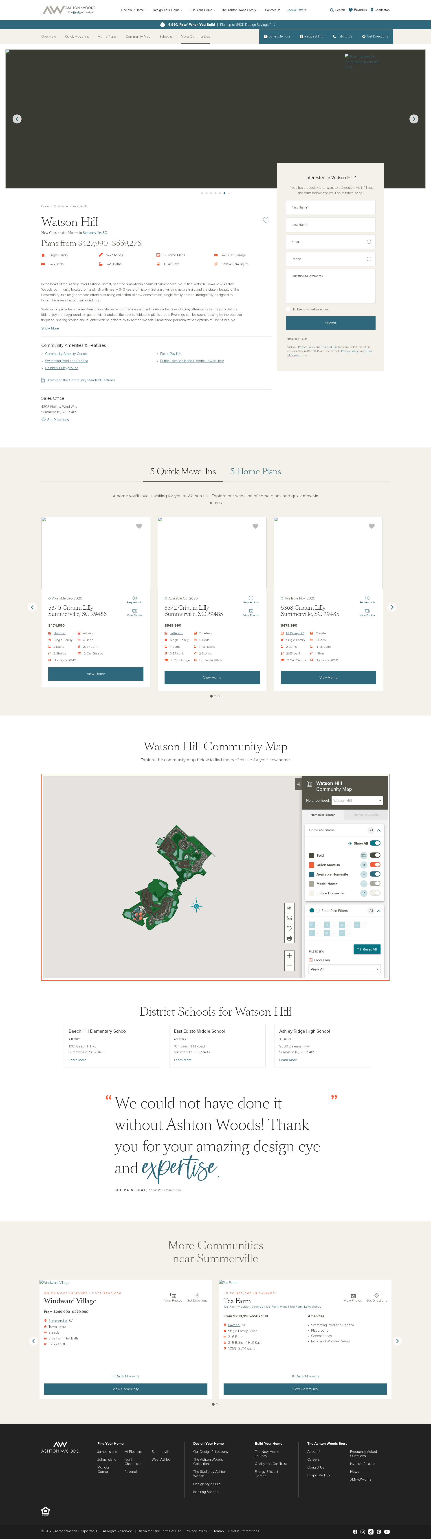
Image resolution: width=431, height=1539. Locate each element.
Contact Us (272, 10)
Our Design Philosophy (211, 1451)
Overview (48, 36)
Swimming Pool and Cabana (66, 361)
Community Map (137, 36)
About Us (314, 1451)
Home (45, 206)
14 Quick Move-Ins (305, 1376)
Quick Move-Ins (77, 36)
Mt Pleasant (133, 1451)
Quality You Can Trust (271, 1464)
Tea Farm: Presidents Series (243, 1306)
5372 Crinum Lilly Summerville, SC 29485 (194, 611)
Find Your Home (132, 10)
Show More (50, 328)
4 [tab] (211, 193)
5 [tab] (215, 193)
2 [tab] (202, 193)
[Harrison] (96, 553)
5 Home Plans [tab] (255, 471)
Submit (330, 323)
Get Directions (58, 420)
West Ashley (161, 1459)
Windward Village (70, 1301)
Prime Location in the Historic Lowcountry (192, 361)
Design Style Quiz (206, 1484)
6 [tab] (220, 193)
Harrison (60, 633)
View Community (126, 1389)
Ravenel (234, 1325)
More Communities (195, 36)
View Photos (173, 1300)
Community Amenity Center (66, 354)
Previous (17, 118)
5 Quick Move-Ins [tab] (183, 471)
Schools (165, 36)
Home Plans (107, 36)
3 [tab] (206, 193)
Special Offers (296, 10)
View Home (96, 674)
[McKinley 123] (328, 553)
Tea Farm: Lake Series (305, 1306)
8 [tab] (229, 193)
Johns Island (106, 1459)
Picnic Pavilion (171, 354)
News (354, 1471)
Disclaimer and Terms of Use (159, 1531)
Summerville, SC (95, 233)
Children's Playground (61, 368)
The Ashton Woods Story (238, 10)
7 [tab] (224, 193)
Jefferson (176, 633)
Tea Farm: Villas (276, 1306)
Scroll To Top (424, 1419)
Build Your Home (200, 10)
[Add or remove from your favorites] (139, 526)
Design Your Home (166, 10)
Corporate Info (318, 1475)
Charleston (61, 206)
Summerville (57, 1321)
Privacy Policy (306, 347)
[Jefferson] (212, 553)
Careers (313, 1459)
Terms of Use (329, 347)
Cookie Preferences (243, 1531)
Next (413, 118)
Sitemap (217, 1531)
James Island (107, 1451)
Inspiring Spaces (205, 1492)
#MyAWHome (361, 1479)
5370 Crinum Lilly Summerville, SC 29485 (77, 611)
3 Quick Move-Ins (125, 1376)
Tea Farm (237, 1301)
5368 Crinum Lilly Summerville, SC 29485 (310, 611)
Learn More (77, 1060)
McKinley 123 (295, 633)
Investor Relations (363, 1464)
